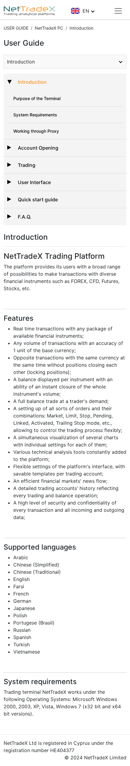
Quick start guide (38, 199)
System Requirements (35, 114)
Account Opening (38, 148)
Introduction (32, 82)
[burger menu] (118, 11)
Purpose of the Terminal (36, 98)
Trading (26, 165)
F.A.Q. (24, 217)
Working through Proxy (36, 131)
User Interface (34, 182)
